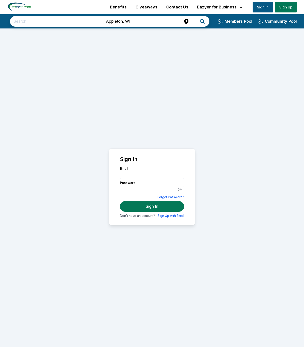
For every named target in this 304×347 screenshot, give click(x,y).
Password (128, 183)
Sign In (263, 7)
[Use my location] (186, 21)
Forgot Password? (171, 197)
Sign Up (285, 7)
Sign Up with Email (171, 216)
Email (124, 168)
